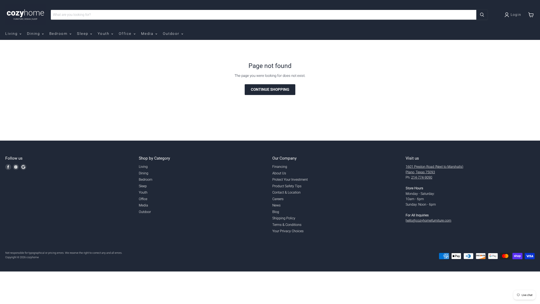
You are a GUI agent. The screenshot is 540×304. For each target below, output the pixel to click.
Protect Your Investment (290, 180)
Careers (278, 199)
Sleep (83, 33)
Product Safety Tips (286, 186)
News (276, 205)
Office (126, 33)
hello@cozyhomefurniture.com (428, 220)
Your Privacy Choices (288, 231)
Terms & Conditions (286, 225)
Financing (279, 167)
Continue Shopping (270, 89)
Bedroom (59, 33)
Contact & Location (286, 192)
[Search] (482, 15)
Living (12, 33)
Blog (275, 212)
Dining (34, 33)
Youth (104, 33)
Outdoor (172, 33)
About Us (279, 173)
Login (516, 15)
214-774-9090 (421, 177)
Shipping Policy (283, 218)
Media (148, 33)
